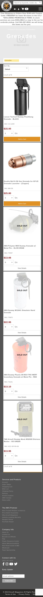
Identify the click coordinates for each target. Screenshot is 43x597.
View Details (22, 268)
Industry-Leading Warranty (11, 517)
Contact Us (6, 534)
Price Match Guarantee (10, 513)
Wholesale (6, 548)
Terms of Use (10, 594)
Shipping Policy (7, 491)
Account (5, 482)
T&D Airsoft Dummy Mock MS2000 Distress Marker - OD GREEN (22, 440)
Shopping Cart (7, 487)
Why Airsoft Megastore (10, 515)
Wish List (5, 489)
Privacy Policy (24, 594)
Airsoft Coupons (7, 495)
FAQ (3, 539)
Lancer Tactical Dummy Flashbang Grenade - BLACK (18, 118)
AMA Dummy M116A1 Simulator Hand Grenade (19, 311)
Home (11, 29)
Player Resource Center (10, 541)
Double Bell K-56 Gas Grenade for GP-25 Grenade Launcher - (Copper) (21, 182)
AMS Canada (6, 498)
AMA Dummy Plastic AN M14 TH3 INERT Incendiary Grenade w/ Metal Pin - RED (20, 376)
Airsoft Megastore (6, 6)
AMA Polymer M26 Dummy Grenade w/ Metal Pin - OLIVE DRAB (20, 247)
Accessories (20, 29)
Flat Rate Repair (8, 522)
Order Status (6, 484)
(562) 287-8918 (7, 560)
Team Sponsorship (8, 550)
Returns (5, 493)
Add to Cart (22, 139)
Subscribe (7, 572)
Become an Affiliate (9, 537)
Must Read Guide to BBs (10, 545)
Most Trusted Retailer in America (13, 510)
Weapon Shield (7, 519)
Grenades (31, 29)
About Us (5, 532)
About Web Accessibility (10, 543)
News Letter (6, 500)
